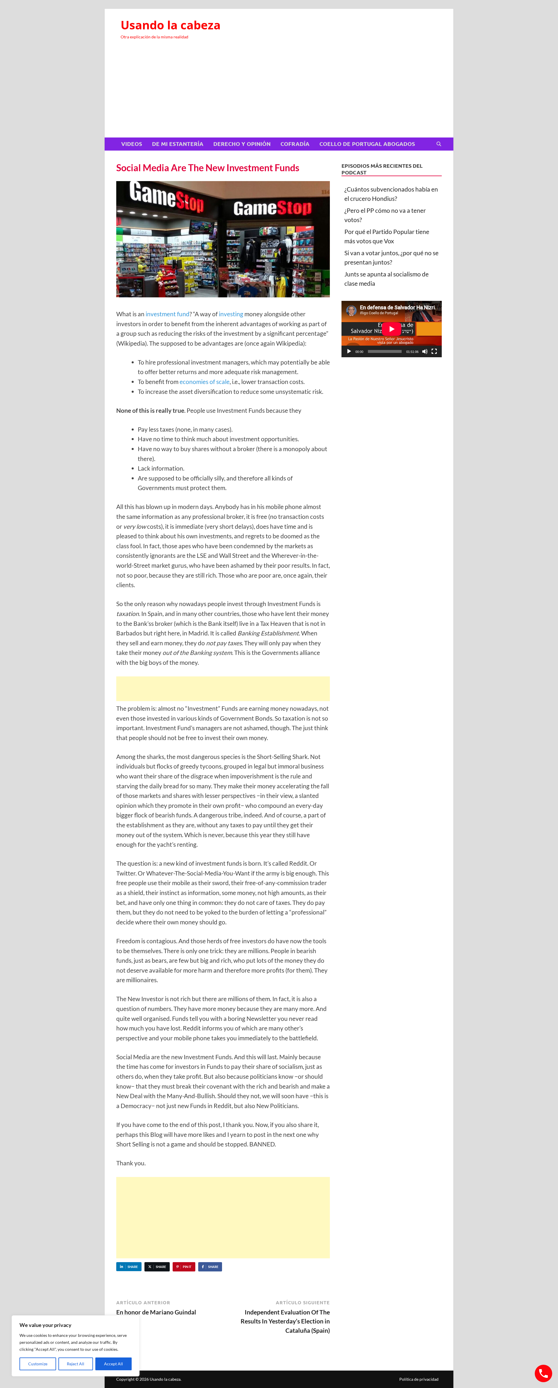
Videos (131, 143)
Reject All (75, 1363)
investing (231, 313)
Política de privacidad (419, 1379)
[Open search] (438, 144)
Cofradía (295, 143)
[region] (76, 1345)
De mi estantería (177, 143)
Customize (37, 1363)
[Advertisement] (279, 94)
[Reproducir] (349, 351)
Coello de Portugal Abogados (367, 143)
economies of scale (205, 381)
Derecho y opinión (242, 143)
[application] (391, 329)
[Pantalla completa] (434, 351)
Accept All (113, 1363)
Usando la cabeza (171, 25)
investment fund (167, 313)
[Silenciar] (425, 351)
